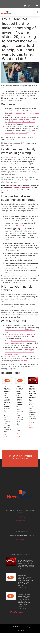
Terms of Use (20, 521)
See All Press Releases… (14, 612)
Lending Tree (15, 157)
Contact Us (20, 539)
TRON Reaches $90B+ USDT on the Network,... (32, 393)
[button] (37, 12)
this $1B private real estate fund (19, 188)
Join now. (23, 361)
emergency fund (18, 225)
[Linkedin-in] (21, 630)
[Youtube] (23, 630)
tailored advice (26, 268)
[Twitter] (19, 630)
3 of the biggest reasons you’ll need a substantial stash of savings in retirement (19, 352)
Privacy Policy (20, 517)
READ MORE (22, 569)
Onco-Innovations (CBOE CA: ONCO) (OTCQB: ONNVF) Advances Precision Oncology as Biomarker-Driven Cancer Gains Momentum (24, 600)
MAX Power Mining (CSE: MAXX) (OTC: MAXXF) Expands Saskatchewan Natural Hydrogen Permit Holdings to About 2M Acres (25, 580)
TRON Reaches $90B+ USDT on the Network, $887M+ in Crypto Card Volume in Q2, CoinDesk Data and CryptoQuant (26, 563)
